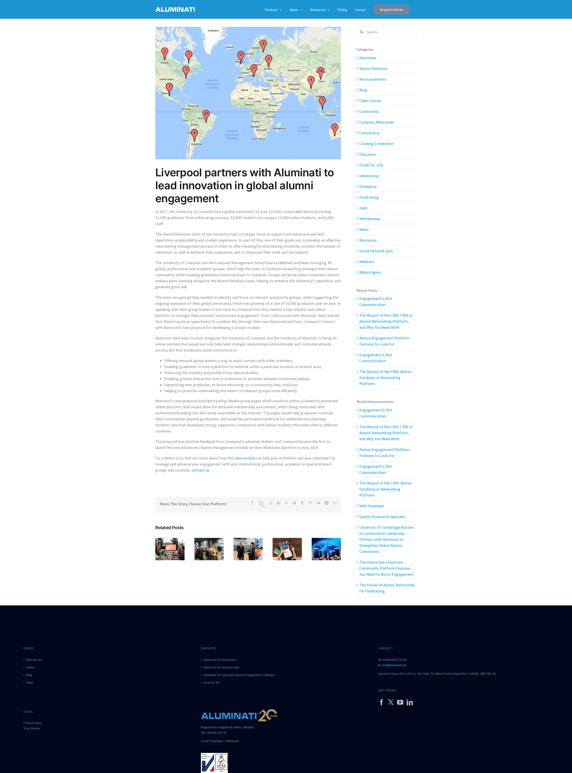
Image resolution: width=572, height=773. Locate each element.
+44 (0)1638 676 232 (394, 660)
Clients (30, 667)
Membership (369, 218)
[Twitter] (391, 702)
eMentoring (369, 175)
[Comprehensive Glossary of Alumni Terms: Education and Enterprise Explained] (248, 540)
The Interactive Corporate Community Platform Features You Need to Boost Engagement (386, 568)
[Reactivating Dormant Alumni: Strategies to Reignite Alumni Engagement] (170, 540)
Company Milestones (376, 122)
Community (369, 111)
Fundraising (369, 197)
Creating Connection (376, 143)
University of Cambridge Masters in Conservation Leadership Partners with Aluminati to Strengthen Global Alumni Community (386, 539)
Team (29, 682)
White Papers (370, 272)
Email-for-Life (371, 165)
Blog (363, 90)
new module (245, 458)
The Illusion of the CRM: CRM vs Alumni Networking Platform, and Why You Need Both (385, 321)
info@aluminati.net (393, 665)
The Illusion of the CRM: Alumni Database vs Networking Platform (385, 377)
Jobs (363, 208)
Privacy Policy (32, 723)
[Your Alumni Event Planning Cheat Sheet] (209, 540)
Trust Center (31, 728)
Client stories (370, 100)
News (364, 229)
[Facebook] (381, 702)
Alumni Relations (373, 68)
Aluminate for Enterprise (220, 660)
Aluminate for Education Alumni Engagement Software (239, 675)
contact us (200, 470)
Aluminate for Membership (221, 667)
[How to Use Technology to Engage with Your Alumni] (287, 540)
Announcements (372, 79)
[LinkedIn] (410, 702)
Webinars (366, 261)
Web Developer (371, 505)
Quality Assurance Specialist (382, 516)
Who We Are (34, 660)
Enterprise (367, 186)
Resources (368, 240)
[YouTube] (400, 702)
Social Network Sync (376, 250)
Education (367, 154)
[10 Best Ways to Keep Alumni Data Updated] (326, 540)
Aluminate (367, 57)
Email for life (212, 682)
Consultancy (369, 132)
